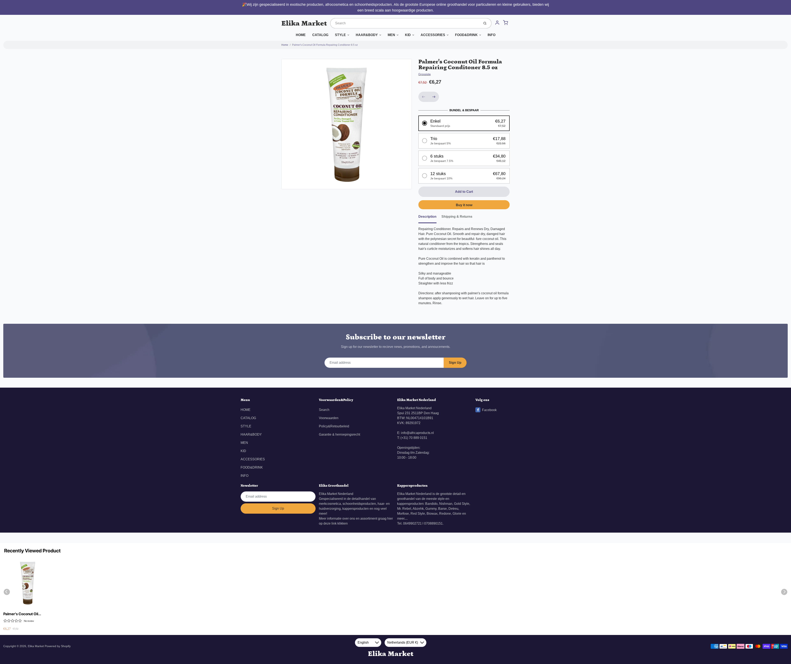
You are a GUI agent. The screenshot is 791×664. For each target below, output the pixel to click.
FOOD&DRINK (466, 35)
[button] (463, 123)
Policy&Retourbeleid (334, 426)
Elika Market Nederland (336, 494)
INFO (491, 35)
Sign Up (455, 362)
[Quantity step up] (434, 97)
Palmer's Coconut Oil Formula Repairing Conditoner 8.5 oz (325, 44)
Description (427, 216)
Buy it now (464, 205)
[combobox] (404, 23)
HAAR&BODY (367, 35)
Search (324, 409)
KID (408, 35)
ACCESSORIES (433, 35)
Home (284, 44)
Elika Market (304, 23)
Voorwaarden (328, 418)
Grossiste (424, 74)
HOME (301, 35)
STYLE (340, 35)
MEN (391, 35)
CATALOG (320, 35)
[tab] (429, 218)
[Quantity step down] (423, 97)
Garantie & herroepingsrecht (339, 434)
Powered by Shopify (58, 646)
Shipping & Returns (456, 216)
